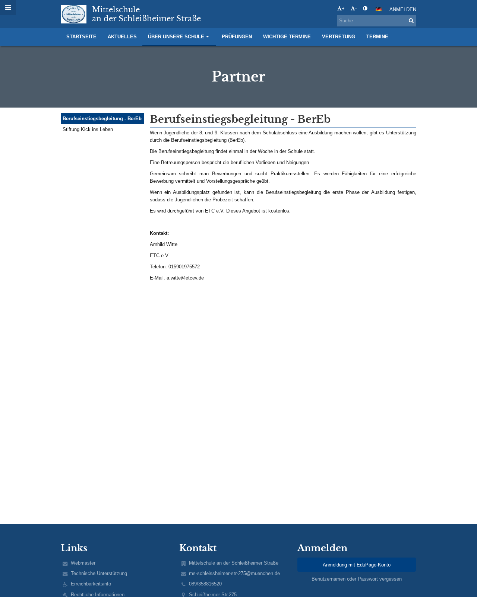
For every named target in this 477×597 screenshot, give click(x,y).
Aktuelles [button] (122, 36)
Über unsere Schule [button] (176, 36)
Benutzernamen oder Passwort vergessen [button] (357, 579)
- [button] (356, 8)
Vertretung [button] (338, 36)
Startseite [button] (81, 36)
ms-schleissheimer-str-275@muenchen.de (234, 573)
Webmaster (83, 563)
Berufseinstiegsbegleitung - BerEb (102, 118)
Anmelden (402, 9)
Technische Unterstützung (99, 573)
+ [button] (343, 8)
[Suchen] (411, 21)
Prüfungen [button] (237, 36)
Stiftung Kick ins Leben (88, 129)
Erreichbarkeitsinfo (91, 584)
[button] (365, 8)
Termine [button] (377, 36)
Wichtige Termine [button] (287, 36)
